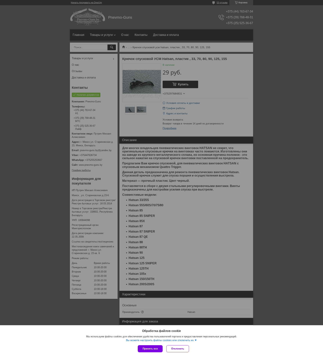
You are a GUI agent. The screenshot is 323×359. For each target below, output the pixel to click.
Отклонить (177, 348)
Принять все (150, 348)
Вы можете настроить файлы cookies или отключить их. (160, 340)
